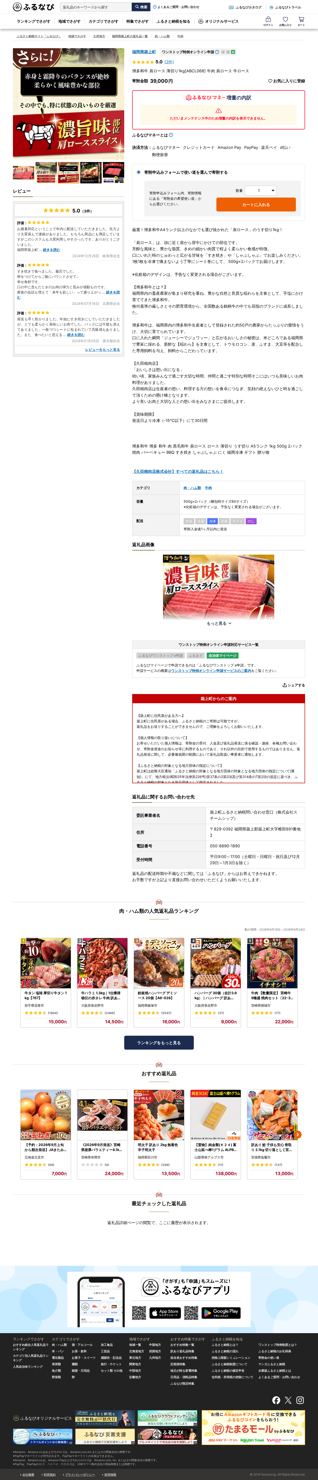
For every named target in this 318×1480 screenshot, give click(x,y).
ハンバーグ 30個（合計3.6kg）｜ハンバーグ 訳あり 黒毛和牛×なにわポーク (216, 995)
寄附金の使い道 (268, 1357)
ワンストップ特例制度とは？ (277, 1345)
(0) (107, 1165)
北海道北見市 (34, 1157)
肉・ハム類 (162, 36)
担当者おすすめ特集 (183, 1357)
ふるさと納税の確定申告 (228, 1370)
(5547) (166, 1013)
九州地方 (99, 36)
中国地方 (155, 1345)
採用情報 (110, 1475)
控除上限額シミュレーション (231, 1357)
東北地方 (135, 1357)
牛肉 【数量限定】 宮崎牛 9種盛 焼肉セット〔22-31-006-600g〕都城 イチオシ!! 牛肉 (272, 995)
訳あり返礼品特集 (182, 1351)
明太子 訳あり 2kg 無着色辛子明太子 (158, 1147)
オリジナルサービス (222, 21)
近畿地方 (135, 1377)
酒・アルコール (82, 1345)
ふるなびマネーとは (150, 134)
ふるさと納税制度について (229, 1364)
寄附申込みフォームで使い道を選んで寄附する (186, 172)
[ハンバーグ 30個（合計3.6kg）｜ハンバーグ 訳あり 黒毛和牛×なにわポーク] (216, 963)
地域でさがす (69, 21)
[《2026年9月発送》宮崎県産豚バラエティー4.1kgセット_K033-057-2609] (102, 1115)
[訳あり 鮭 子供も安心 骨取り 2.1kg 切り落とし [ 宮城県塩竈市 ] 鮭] (272, 1115)
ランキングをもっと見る (159, 1042)
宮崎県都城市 (261, 1005)
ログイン (268, 24)
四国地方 (155, 1351)
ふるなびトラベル (288, 7)
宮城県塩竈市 (261, 1157)
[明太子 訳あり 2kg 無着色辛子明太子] (159, 1115)
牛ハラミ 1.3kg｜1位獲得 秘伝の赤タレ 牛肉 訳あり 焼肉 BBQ (101, 995)
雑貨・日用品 (81, 1370)
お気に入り (285, 24)
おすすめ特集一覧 (182, 1345)
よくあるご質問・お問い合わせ (178, 6)
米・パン (58, 1351)
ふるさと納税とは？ (225, 1345)
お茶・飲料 (79, 1351)
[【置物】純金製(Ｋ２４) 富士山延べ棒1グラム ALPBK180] (216, 1115)
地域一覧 (135, 1345)
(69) (51, 1165)
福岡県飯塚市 (147, 1005)
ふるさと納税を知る (173, 21)
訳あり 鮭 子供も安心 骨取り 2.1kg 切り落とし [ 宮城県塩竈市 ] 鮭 (271, 1147)
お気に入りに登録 (289, 81)
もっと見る (217, 623)
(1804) (53, 1013)
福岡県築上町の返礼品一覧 (130, 36)
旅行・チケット (111, 1364)
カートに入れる (256, 204)
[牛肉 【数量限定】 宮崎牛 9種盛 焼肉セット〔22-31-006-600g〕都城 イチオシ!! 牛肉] (272, 963)
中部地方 (135, 1370)
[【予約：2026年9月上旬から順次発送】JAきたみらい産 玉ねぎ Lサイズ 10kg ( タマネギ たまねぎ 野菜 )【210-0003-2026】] (46, 1115)
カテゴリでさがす (104, 21)
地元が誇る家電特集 (183, 1370)
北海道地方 (136, 1351)
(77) (277, 1013)
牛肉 (180, 36)
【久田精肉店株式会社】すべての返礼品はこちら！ (178, 471)
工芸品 (105, 1351)
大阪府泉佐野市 (92, 1005)
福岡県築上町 (144, 51)
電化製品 (58, 1357)
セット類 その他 (111, 1370)
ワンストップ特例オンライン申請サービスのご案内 (211, 670)
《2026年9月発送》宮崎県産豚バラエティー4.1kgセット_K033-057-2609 (101, 1147)
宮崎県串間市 (91, 1157)
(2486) (110, 1013)
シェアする (296, 685)
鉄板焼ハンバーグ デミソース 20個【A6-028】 (157, 995)
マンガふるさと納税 (271, 1364)
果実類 (56, 1364)
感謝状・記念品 (111, 1357)
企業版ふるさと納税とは (274, 1370)
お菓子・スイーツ (84, 1357)
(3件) (169, 62)
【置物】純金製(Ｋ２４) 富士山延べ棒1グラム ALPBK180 (216, 1147)
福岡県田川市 (147, 1157)
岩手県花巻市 (34, 1005)
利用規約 (50, 1475)
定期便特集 (177, 1364)
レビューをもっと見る (102, 349)
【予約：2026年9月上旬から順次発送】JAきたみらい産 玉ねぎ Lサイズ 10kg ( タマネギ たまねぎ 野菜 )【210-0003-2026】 (45, 1147)
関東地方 (135, 1364)
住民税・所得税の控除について (232, 1377)
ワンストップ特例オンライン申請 (188, 52)
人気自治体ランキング (28, 1366)
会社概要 (28, 1475)
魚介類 (56, 1370)
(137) (278, 1165)
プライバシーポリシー (80, 1475)
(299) (165, 1165)
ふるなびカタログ (249, 7)
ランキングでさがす (33, 21)
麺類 (75, 1364)
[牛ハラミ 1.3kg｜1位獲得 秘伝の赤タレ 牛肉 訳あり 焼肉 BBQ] (102, 963)
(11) (220, 1165)
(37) (221, 1013)
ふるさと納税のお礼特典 (274, 1351)
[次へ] (298, 1135)
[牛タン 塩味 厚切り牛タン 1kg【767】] (46, 963)
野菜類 (56, 1377)
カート (301, 24)
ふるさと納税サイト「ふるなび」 (39, 36)
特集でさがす (137, 21)
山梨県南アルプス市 (209, 1157)
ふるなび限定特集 (182, 1383)
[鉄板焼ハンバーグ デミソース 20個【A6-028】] (159, 963)
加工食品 (107, 1345)
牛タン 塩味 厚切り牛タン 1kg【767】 (46, 995)
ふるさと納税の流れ (225, 1351)
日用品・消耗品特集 (183, 1377)
